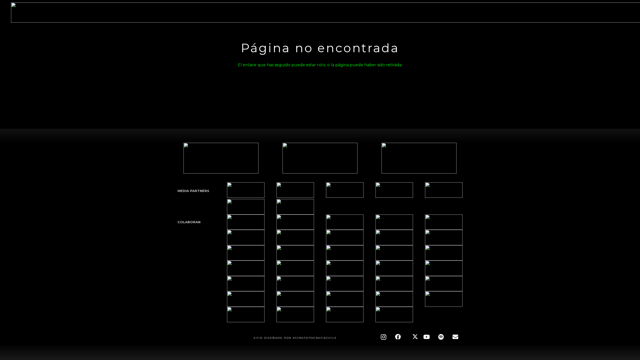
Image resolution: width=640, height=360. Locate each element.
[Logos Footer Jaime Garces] (295, 268)
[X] (412, 337)
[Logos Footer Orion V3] (245, 253)
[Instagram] (383, 337)
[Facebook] (397, 337)
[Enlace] (245, 190)
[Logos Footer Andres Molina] (345, 253)
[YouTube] (426, 337)
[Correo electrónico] (455, 337)
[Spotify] (441, 337)
